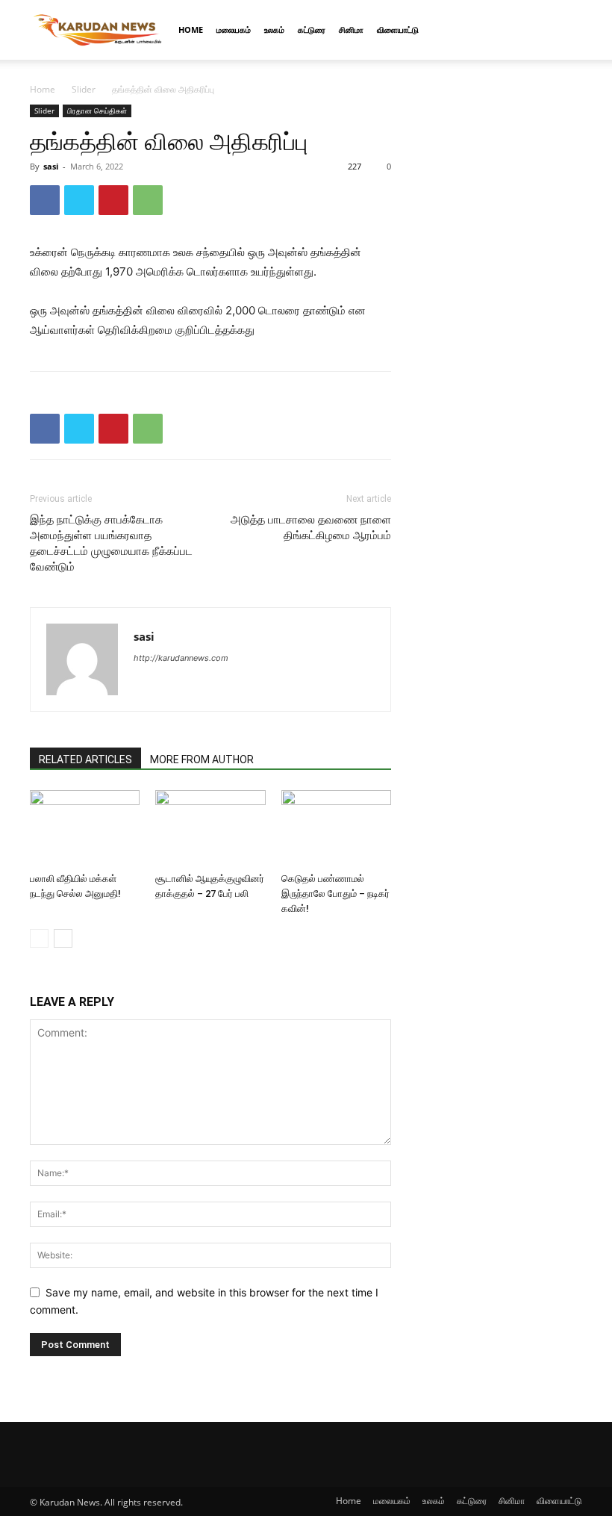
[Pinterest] (113, 200)
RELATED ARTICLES (85, 759)
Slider (84, 89)
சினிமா (351, 29)
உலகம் (274, 29)
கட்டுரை (311, 29)
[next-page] (63, 938)
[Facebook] (45, 200)
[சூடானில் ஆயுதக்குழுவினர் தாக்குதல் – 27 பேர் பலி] (210, 828)
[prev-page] (39, 938)
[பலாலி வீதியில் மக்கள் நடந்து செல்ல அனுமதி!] (85, 828)
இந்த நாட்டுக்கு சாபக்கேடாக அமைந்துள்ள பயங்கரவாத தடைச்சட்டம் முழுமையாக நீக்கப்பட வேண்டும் (111, 543)
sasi (50, 166)
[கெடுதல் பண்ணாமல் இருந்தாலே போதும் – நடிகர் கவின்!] (336, 828)
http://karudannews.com (181, 658)
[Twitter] (79, 200)
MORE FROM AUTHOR (202, 759)
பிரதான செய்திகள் (97, 110)
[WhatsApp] (148, 200)
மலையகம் (233, 29)
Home (190, 29)
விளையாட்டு (398, 29)
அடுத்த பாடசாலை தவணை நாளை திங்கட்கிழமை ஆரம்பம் (311, 527)
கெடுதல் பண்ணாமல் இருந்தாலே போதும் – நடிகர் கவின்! (335, 893)
